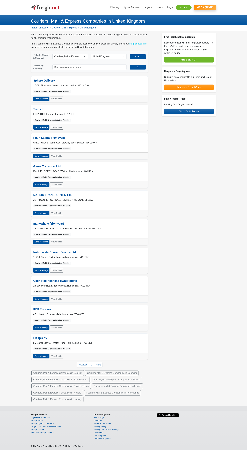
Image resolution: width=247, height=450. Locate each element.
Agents (148, 7)
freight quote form (138, 43)
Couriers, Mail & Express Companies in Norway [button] (57, 399)
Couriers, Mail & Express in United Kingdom (74, 27)
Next (98, 364)
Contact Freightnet (102, 438)
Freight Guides (37, 429)
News (160, 7)
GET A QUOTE (205, 7)
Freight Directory (39, 27)
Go (138, 67)
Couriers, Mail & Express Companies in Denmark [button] (112, 373)
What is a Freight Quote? (42, 432)
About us (98, 420)
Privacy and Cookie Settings (106, 429)
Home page (99, 417)
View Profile (56, 99)
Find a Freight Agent (189, 111)
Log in (170, 7)
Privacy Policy (100, 426)
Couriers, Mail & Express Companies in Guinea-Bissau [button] (61, 386)
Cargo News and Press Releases (46, 426)
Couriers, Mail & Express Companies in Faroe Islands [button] (60, 379)
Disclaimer (98, 432)
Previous (82, 364)
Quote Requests (132, 7)
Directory (114, 7)
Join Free (183, 7)
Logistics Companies (40, 417)
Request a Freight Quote (189, 87)
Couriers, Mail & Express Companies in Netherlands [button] (112, 392)
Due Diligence (100, 435)
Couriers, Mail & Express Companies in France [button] (116, 379)
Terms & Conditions (102, 423)
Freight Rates (37, 420)
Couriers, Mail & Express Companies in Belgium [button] (57, 373)
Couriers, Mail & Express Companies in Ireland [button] (117, 386)
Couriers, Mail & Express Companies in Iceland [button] (57, 392)
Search (138, 56)
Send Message (41, 99)
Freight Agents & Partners (42, 423)
